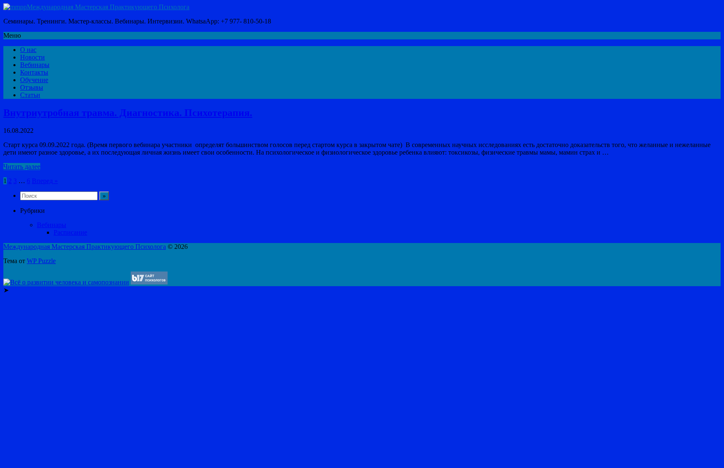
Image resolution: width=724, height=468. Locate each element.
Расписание (70, 232)
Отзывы (31, 87)
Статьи (30, 94)
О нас (28, 49)
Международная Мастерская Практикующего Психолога (108, 6)
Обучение (34, 79)
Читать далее (21, 166)
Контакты (34, 72)
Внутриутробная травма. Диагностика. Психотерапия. (127, 112)
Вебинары (34, 64)
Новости (32, 57)
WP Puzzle (41, 260)
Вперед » (45, 180)
